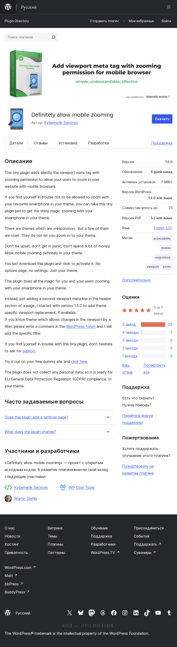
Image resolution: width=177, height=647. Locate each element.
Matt (11, 575)
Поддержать (148, 544)
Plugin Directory (17, 21)
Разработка (98, 143)
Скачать (162, 119)
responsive (163, 257)
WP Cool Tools (81, 487)
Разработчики (103, 544)
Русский (22, 613)
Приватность (16, 552)
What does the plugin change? (30, 432)
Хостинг (12, 544)
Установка (68, 143)
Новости (12, 536)
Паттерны (56, 552)
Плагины (55, 544)
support (29, 351)
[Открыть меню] (169, 7)
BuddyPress (17, 592)
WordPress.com (20, 567)
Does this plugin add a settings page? (36, 417)
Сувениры (145, 552)
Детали (16, 143)
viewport (153, 266)
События (141, 536)
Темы (52, 536)
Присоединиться (149, 528)
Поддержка (161, 143)
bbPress (14, 584)
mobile (166, 248)
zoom (167, 266)
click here (79, 361)
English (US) (163, 228)
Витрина (55, 528)
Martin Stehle (25, 498)
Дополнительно (136, 280)
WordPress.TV (105, 552)
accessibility (162, 238)
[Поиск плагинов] (53, 37)
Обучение (99, 528)
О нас (10, 528)
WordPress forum (80, 326)
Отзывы (41, 143)
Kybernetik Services (61, 122)
